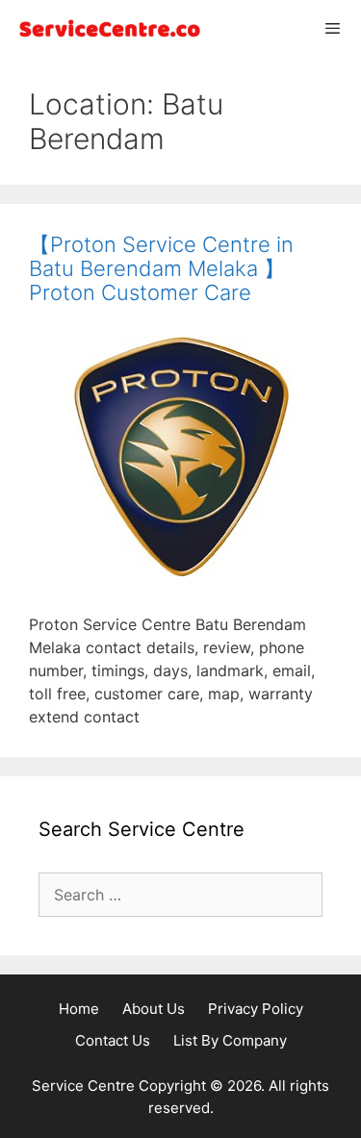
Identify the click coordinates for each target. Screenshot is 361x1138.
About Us (153, 1008)
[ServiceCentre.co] (106, 28)
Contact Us (112, 1040)
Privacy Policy (255, 1008)
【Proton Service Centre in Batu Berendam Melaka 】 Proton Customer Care (161, 268)
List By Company (230, 1040)
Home (79, 1008)
